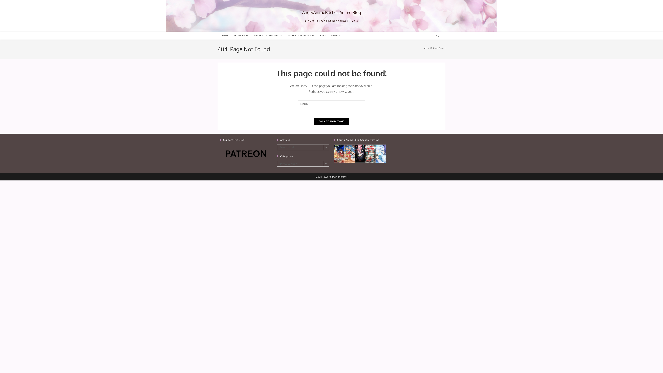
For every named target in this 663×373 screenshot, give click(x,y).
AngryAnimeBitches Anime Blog (331, 12)
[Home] (425, 48)
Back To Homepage (331, 121)
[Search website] (437, 36)
